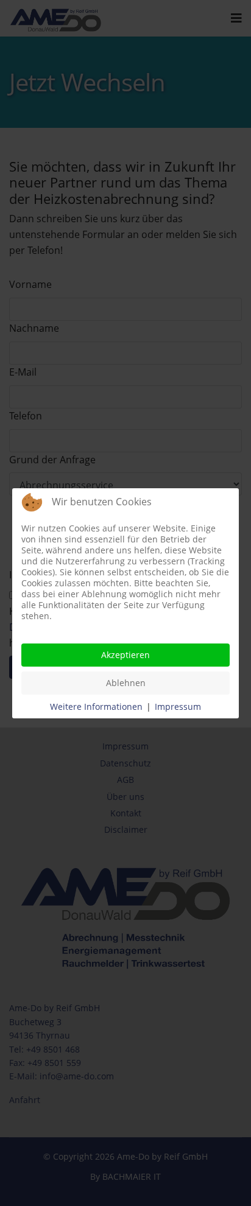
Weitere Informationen (96, 706)
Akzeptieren (125, 655)
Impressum (178, 706)
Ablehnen (126, 683)
